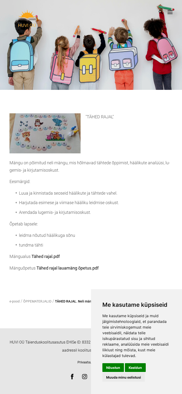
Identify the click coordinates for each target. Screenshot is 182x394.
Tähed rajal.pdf (46, 256)
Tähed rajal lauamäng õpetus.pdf (67, 268)
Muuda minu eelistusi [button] (123, 377)
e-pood (14, 301)
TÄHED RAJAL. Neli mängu (75, 301)
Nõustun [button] (113, 368)
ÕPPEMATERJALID (37, 301)
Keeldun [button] (135, 368)
